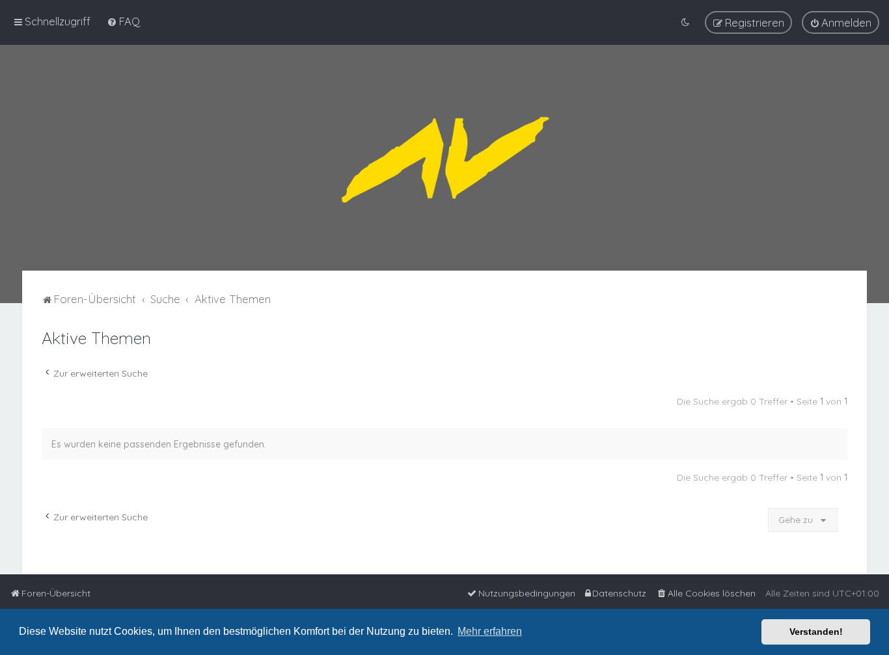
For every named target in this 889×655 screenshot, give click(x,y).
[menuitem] (123, 21)
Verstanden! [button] (816, 631)
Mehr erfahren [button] (490, 631)
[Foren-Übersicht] (444, 157)
